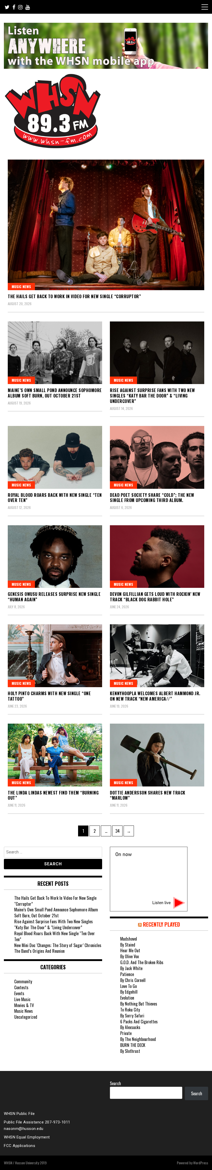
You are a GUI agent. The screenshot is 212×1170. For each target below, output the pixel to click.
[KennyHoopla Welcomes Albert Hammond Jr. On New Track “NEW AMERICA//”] (157, 655)
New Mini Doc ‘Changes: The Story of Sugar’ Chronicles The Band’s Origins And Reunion (57, 948)
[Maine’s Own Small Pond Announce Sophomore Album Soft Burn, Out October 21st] (55, 352)
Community (23, 981)
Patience (127, 974)
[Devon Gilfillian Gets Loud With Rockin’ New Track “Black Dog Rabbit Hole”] (157, 556)
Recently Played (161, 924)
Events (19, 993)
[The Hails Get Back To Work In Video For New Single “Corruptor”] (106, 225)
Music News (21, 286)
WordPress (200, 1162)
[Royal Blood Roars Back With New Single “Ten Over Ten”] (55, 457)
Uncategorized (25, 1017)
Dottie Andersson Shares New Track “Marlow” (147, 795)
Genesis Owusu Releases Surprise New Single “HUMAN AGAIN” (54, 597)
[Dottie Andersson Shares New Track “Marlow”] (157, 755)
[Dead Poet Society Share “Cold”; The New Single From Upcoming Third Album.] (157, 457)
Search (115, 1083)
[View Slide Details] (106, 46)
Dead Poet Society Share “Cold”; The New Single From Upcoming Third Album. (152, 498)
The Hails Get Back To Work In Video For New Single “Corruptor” (74, 296)
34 (119, 831)
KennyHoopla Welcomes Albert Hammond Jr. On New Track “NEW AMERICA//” (155, 696)
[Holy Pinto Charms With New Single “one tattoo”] (55, 655)
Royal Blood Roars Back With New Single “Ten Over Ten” (55, 498)
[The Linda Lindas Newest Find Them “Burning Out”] (55, 755)
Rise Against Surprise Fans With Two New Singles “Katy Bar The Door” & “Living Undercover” (152, 395)
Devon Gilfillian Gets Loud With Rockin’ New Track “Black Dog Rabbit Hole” (155, 597)
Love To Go (128, 986)
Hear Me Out (130, 950)
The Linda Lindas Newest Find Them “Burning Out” (53, 795)
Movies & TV (24, 1005)
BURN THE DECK (132, 1045)
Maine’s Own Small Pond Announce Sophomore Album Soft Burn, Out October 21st (55, 393)
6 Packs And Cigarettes (139, 1021)
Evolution (127, 998)
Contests (21, 987)
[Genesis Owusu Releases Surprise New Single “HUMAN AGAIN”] (55, 556)
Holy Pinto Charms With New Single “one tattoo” (49, 696)
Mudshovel (128, 939)
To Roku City (130, 1010)
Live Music (22, 999)
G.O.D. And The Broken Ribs (141, 962)
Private (126, 1033)
